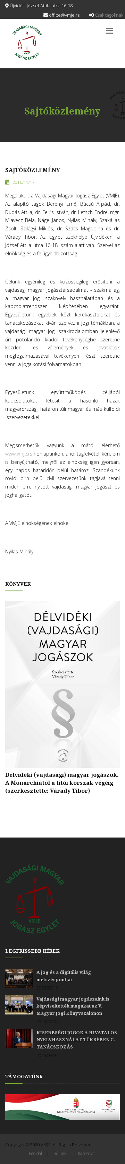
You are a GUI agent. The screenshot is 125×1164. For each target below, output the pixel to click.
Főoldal (35, 1153)
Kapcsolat (86, 1153)
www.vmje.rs (18, 453)
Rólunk (59, 1153)
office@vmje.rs (64, 15)
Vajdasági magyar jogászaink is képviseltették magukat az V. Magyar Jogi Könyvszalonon (72, 1006)
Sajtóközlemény (32, 170)
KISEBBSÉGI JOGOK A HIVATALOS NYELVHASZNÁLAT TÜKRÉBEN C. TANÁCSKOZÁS (76, 1040)
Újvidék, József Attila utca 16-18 (41, 5)
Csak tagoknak (108, 15)
